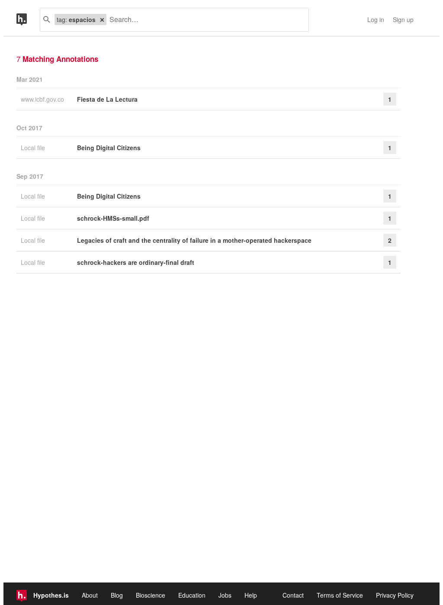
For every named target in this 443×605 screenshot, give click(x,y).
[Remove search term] (102, 19)
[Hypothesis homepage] (28, 20)
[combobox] (204, 20)
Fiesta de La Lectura (107, 99)
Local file (34, 147)
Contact (293, 595)
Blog (117, 595)
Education (191, 595)
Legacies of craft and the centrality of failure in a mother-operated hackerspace (194, 240)
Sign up (403, 19)
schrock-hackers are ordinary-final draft (135, 262)
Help (250, 595)
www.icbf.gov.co (43, 99)
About (90, 595)
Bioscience (150, 595)
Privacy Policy (395, 595)
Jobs (224, 595)
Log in (375, 19)
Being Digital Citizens (109, 147)
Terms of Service (340, 595)
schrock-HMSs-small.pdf (113, 218)
